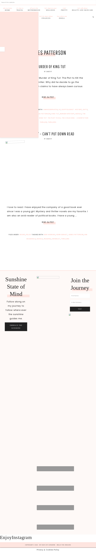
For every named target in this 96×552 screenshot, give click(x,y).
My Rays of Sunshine (48, 33)
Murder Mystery (67, 114)
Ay (60, 110)
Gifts (85, 110)
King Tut (55, 114)
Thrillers (52, 122)
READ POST (48, 97)
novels (79, 114)
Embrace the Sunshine (16, 327)
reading (47, 239)
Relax (28, 235)
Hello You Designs (64, 545)
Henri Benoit (61, 235)
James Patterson (43, 114)
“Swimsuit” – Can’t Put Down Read (48, 133)
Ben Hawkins (49, 235)
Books (22, 235)
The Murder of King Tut (48, 66)
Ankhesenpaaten (50, 110)
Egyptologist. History (72, 110)
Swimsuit (56, 239)
